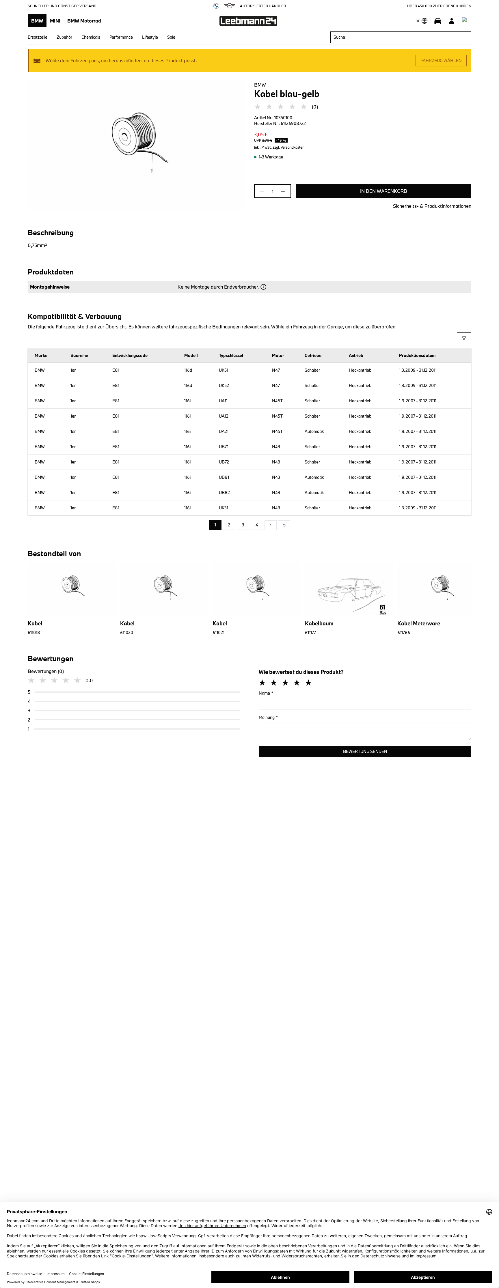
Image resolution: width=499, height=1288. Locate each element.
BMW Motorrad (84, 21)
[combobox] (401, 37)
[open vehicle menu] (437, 20)
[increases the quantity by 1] (281, 192)
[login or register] (451, 20)
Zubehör (64, 37)
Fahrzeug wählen (441, 60)
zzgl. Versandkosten (288, 147)
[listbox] (249, 525)
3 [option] (243, 525)
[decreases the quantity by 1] (264, 192)
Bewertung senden (365, 751)
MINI (55, 21)
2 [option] (229, 525)
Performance (121, 37)
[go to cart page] (465, 20)
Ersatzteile (37, 37)
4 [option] (257, 525)
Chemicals (90, 37)
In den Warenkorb (383, 191)
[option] (271, 525)
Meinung (268, 717)
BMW (37, 21)
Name (266, 693)
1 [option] (215, 525)
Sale (171, 37)
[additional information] (263, 286)
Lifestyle (150, 37)
